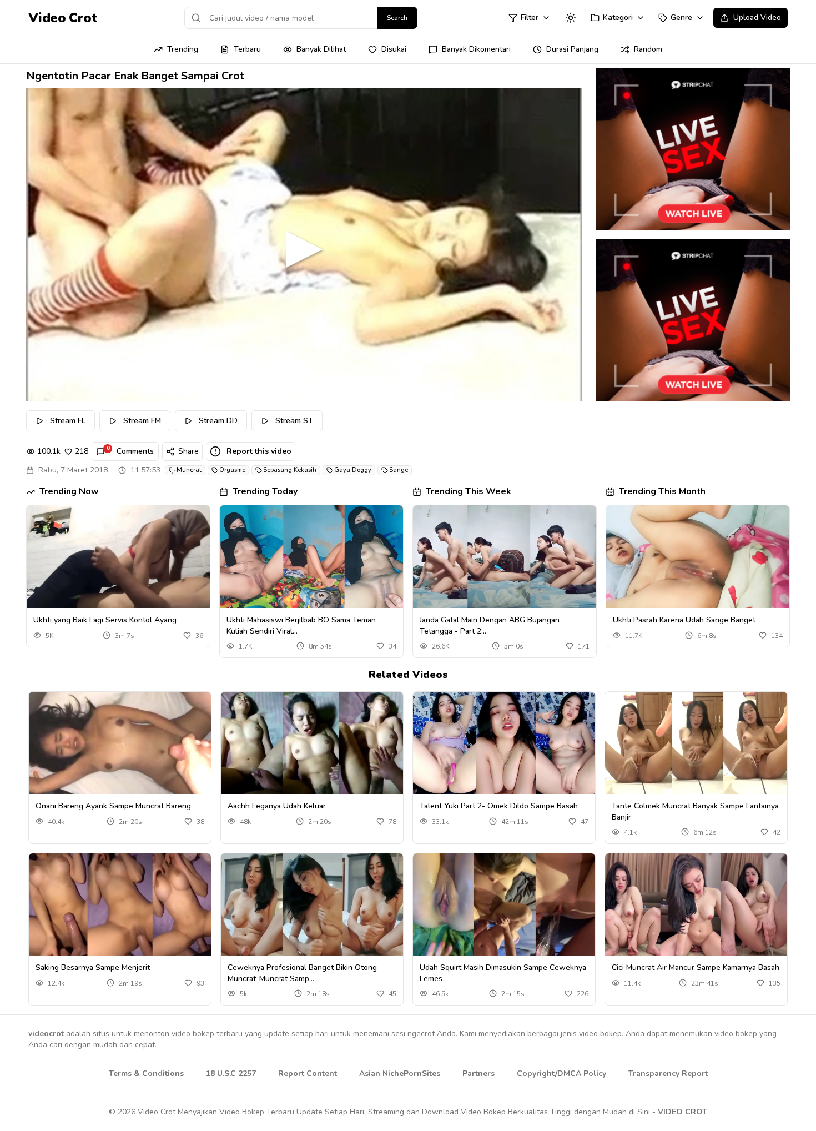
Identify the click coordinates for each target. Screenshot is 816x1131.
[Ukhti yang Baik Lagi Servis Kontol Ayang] (118, 557)
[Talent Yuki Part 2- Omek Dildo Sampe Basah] (504, 743)
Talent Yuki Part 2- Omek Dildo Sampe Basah (499, 806)
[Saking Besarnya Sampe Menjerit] (120, 904)
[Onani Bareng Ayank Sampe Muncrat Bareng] (120, 743)
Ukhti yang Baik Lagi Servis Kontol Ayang (105, 620)
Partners (478, 1073)
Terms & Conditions (146, 1073)
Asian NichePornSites (399, 1073)
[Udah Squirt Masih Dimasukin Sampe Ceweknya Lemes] (504, 904)
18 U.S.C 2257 (231, 1073)
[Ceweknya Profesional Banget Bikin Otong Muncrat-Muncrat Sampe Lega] (312, 904)
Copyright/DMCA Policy (561, 1073)
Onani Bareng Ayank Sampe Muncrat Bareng (113, 806)
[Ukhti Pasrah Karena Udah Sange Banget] (697, 557)
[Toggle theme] (571, 18)
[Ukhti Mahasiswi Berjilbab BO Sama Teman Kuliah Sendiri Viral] (311, 557)
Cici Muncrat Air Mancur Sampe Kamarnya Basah (695, 967)
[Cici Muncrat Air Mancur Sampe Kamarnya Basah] (696, 904)
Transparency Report (668, 1073)
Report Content (307, 1073)
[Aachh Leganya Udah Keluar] (312, 743)
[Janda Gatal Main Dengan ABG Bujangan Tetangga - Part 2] (504, 557)
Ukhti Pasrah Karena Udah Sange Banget (684, 620)
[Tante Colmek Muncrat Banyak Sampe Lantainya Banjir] (696, 743)
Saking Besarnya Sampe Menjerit (93, 967)
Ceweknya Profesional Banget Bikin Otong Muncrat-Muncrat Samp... (302, 972)
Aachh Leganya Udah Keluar (277, 806)
